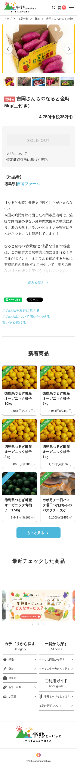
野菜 (37, 18)
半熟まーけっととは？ (57, 696)
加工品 (12, 696)
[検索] (53, 7)
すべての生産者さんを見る (54, 668)
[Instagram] (38, 755)
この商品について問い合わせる (26, 316)
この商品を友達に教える (21, 310)
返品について (16, 153)
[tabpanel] (39, 605)
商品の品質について (50, 705)
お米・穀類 (15, 687)
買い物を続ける (14, 322)
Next (69, 605)
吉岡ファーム (28, 184)
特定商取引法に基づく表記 (26, 159)
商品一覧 (23, 18)
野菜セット (15, 678)
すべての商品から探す (52, 659)
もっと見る (35, 533)
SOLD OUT (38, 140)
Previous (8, 605)
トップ (8, 18)
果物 (11, 659)
